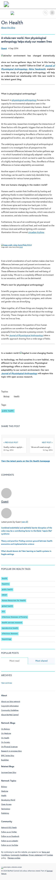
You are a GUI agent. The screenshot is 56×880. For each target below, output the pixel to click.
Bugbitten (5, 760)
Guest (4, 501)
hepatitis (5, 584)
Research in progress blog (11, 751)
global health (7, 606)
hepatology (6, 639)
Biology (7, 396)
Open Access (6, 804)
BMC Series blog (7, 756)
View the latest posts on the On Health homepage (25, 461)
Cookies (50, 855)
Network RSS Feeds (9, 828)
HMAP (4, 595)
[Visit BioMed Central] (6, 4)
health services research (12, 622)
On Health (12, 23)
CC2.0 (21, 247)
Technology (5, 809)
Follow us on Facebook (10, 836)
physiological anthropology (24, 100)
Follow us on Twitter (9, 832)
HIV (3, 611)
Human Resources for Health (14, 600)
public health (8, 411)
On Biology (5, 729)
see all (24, 522)
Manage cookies (14, 858)
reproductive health (10, 628)
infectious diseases (10, 633)
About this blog (8, 28)
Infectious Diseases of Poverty (14, 617)
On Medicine (6, 733)
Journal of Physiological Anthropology (19, 374)
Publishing (5, 813)
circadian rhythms (36, 232)
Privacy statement (36, 855)
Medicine (4, 791)
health (4, 578)
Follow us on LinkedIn (9, 841)
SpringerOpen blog (8, 772)
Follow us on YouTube (9, 845)
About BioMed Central (9, 715)
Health (16, 396)
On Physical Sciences (9, 747)
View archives (6, 683)
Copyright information (10, 706)
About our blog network (10, 702)
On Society (5, 742)
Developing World (8, 800)
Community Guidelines (9, 710)
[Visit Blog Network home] (12, 13)
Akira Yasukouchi (37, 69)
